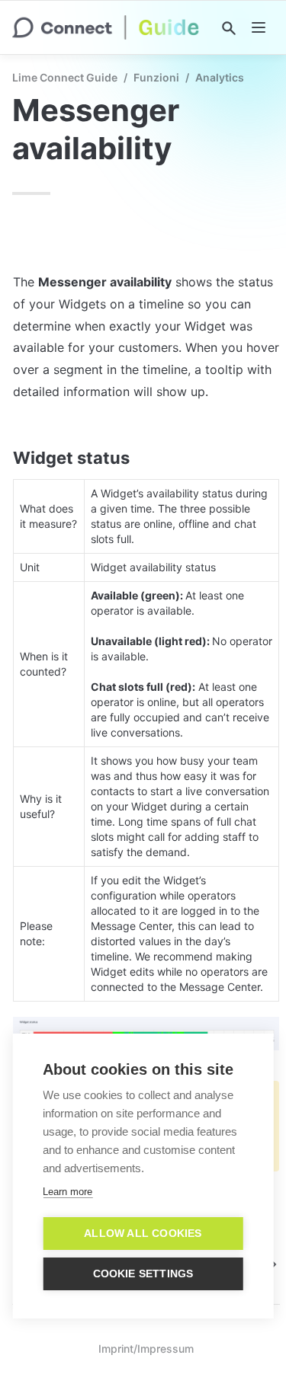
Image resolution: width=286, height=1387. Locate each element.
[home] (105, 27)
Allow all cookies (142, 1233)
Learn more (67, 1191)
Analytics (219, 77)
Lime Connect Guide (64, 77)
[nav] (258, 27)
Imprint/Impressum (146, 1348)
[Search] (228, 28)
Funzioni (156, 77)
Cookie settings (143, 1274)
